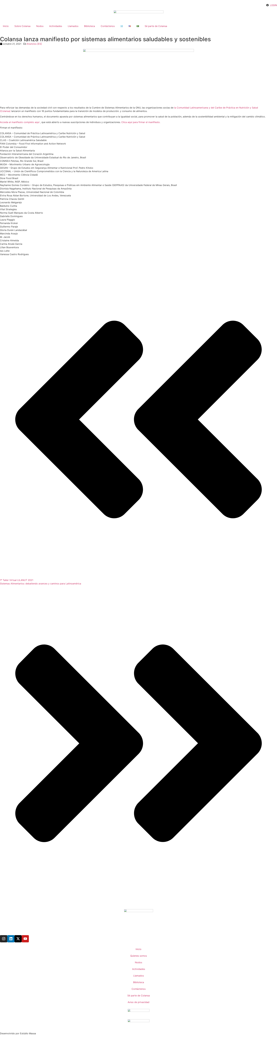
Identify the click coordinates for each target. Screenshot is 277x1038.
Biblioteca (89, 26)
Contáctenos (108, 26)
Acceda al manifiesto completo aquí (19, 122)
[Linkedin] (10, 938)
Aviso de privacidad (138, 1002)
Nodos (39, 26)
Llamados (73, 26)
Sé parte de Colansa (156, 26)
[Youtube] (25, 938)
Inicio (6, 26)
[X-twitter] (18, 938)
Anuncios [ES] (34, 43)
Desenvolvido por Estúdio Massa (18, 1033)
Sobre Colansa (22, 26)
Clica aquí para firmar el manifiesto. (140, 122)
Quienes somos (138, 955)
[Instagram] (3, 938)
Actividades (55, 26)
